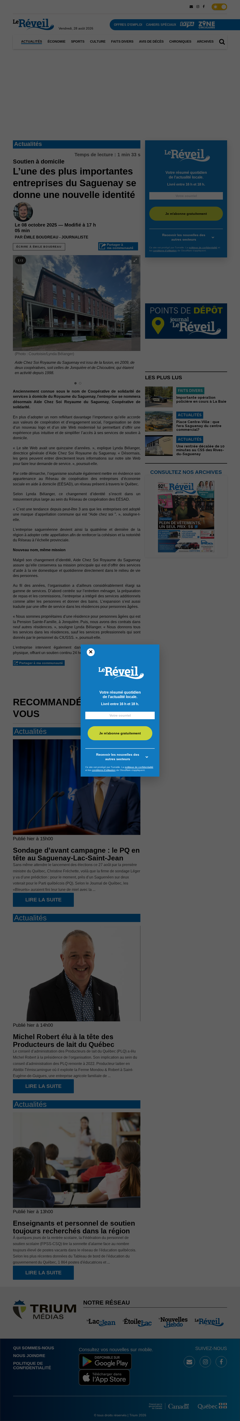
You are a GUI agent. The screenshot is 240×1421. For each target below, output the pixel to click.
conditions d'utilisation (104, 770)
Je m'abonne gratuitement (120, 733)
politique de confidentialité (139, 767)
